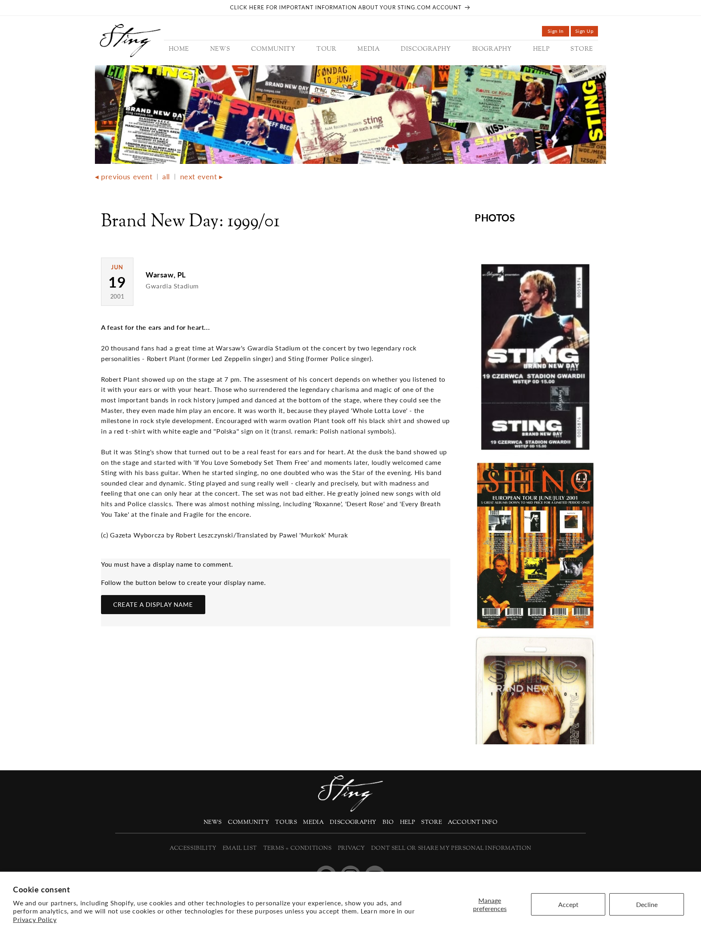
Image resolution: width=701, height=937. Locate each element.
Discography (353, 822)
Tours (286, 822)
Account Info (472, 822)
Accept (568, 904)
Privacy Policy (34, 919)
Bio (388, 822)
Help (407, 822)
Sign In (558, 32)
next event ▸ (201, 176)
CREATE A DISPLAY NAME (153, 604)
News (213, 822)
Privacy (351, 848)
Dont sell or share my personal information (451, 848)
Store (431, 822)
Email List (240, 848)
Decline (647, 904)
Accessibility (193, 848)
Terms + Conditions (297, 848)
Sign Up (586, 32)
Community (248, 822)
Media (313, 822)
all (166, 176)
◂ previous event (124, 176)
